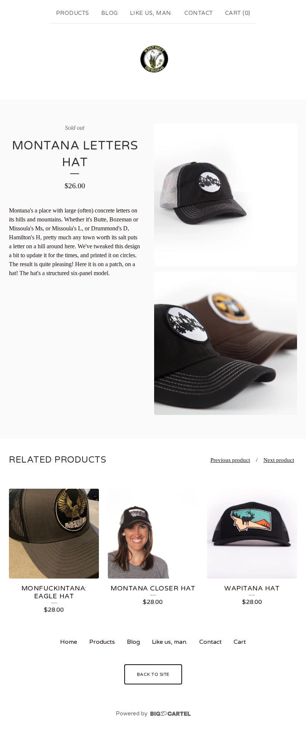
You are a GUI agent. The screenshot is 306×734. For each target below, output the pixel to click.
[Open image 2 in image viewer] (225, 343)
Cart (240, 642)
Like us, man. (151, 13)
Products (72, 13)
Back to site (153, 674)
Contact (198, 13)
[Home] (153, 60)
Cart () (237, 13)
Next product (278, 460)
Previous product (230, 460)
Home (68, 642)
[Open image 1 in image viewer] (225, 194)
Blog (109, 13)
